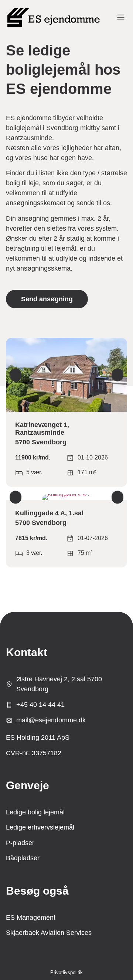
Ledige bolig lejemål (35, 812)
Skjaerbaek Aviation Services (49, 932)
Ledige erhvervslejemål (40, 827)
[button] (15, 375)
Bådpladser (23, 858)
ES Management (30, 917)
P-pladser (20, 843)
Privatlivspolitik (66, 972)
